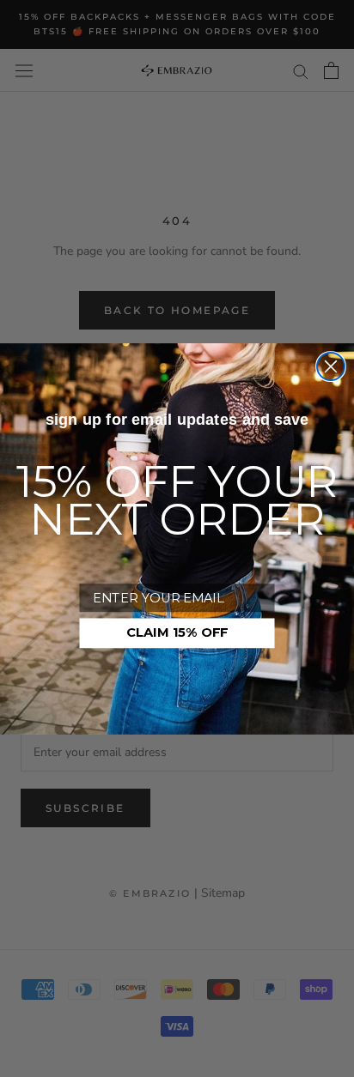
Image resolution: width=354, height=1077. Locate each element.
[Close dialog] (331, 366)
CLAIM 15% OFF (177, 632)
